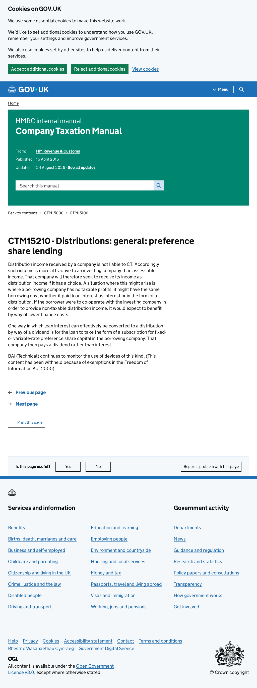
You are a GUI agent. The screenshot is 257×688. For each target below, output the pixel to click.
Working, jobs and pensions (119, 607)
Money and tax (106, 573)
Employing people (109, 539)
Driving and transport (30, 607)
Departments (187, 527)
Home (13, 103)
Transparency (188, 584)
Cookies (51, 641)
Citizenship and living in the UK (39, 573)
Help (13, 641)
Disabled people (25, 595)
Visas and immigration (113, 595)
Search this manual (39, 186)
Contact (125, 641)
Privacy (30, 641)
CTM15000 (53, 213)
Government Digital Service (106, 648)
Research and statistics (198, 561)
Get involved (186, 607)
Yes (73, 466)
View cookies (145, 69)
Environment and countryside (121, 550)
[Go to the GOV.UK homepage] (28, 89)
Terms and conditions (160, 641)
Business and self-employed (36, 550)
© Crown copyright (229, 672)
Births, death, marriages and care (42, 539)
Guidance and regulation (199, 550)
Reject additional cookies (99, 69)
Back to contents (22, 213)
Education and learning (114, 527)
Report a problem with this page (211, 466)
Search (159, 185)
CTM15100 (79, 213)
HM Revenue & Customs (58, 151)
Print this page (29, 422)
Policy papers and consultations (206, 573)
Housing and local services (118, 561)
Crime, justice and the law (34, 584)
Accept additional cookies (37, 69)
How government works (198, 595)
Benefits (16, 527)
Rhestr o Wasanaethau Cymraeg (41, 648)
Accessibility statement (88, 641)
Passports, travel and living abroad (126, 584)
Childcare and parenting (33, 561)
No (103, 466)
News (180, 539)
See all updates (82, 167)
